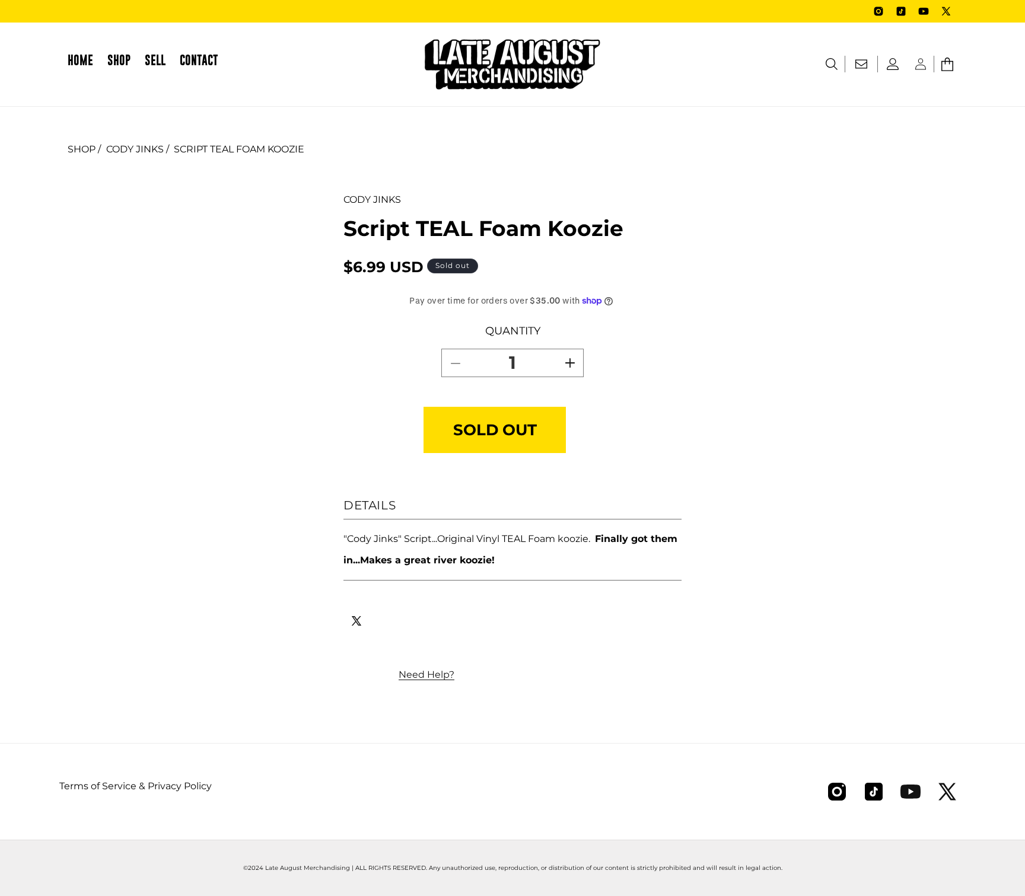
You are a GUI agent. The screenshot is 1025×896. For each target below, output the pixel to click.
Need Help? (426, 674)
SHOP (82, 149)
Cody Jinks (135, 149)
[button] (119, 64)
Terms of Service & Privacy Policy (135, 786)
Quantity (512, 330)
